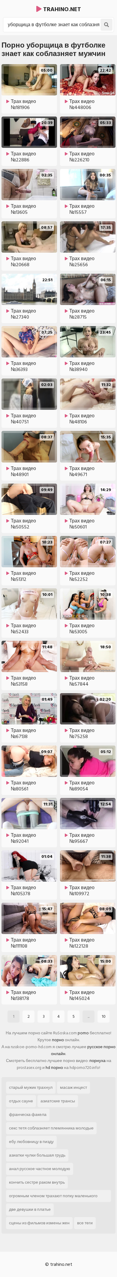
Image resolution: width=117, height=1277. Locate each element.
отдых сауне (21, 1101)
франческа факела (27, 1114)
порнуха (97, 1060)
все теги (85, 1222)
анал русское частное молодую (39, 1168)
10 (104, 1016)
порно (58, 1039)
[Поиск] (106, 25)
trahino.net (61, 9)
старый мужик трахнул (30, 1087)
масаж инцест (73, 1087)
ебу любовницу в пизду (31, 1141)
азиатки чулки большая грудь (37, 1155)
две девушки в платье (30, 1209)
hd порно (54, 1067)
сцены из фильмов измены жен (39, 1222)
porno (83, 1032)
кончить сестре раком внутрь (37, 1182)
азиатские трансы (57, 1101)
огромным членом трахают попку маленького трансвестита (53, 1197)
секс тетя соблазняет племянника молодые (51, 1128)
